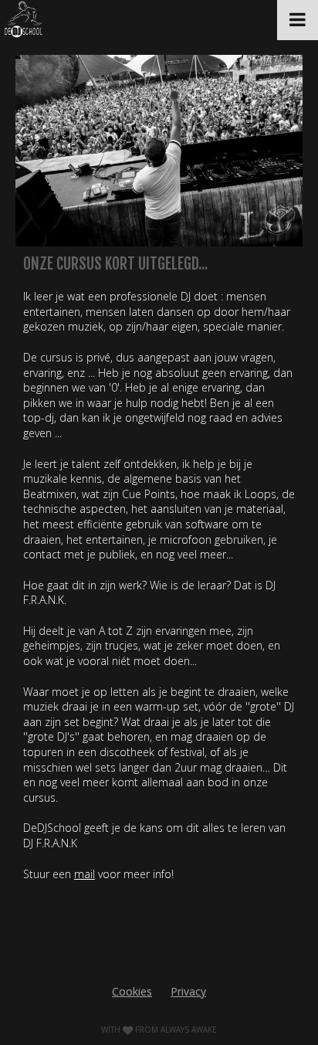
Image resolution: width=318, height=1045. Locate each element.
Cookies (132, 991)
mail (84, 874)
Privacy (188, 991)
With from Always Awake (159, 1029)
